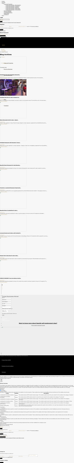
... (46, 122)
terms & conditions (34, 26)
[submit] (2, 295)
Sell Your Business (7, 11)
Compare (1, 462)
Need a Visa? (6, 13)
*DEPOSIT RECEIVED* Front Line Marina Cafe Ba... (10, 278)
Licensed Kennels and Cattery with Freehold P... (10, 233)
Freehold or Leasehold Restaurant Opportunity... (10, 187)
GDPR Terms (10, 457)
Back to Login (2, 30)
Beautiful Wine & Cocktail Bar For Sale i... (9, 210)
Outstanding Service (8, 12)
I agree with (32, 26)
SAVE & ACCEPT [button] (3, 423)
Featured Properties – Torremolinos (13, 9)
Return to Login (3, 36)
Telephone (4, 299)
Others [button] (1, 420)
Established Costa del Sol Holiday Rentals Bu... (10, 74)
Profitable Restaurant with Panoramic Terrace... (10, 142)
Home (3, 1)
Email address (5, 301)
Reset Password (2, 35)
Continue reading (3, 78)
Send (1, 458)
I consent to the (6, 457)
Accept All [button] (8, 378)
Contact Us (6, 14)
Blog (3, 15)
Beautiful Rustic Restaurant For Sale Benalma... (10, 165)
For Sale (3, 2)
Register (1, 29)
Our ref (3, 303)
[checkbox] (0, 457)
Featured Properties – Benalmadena (13, 5)
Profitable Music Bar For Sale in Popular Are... (9, 97)
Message (4, 305)
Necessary (3, 390)
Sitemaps (4, 372)
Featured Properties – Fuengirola (13, 6)
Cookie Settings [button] (3, 378)
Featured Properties (8, 4)
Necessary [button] (2, 389)
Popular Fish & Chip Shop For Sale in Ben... (9, 255)
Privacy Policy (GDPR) (6, 360)
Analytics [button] (2, 412)
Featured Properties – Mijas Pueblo (13, 8)
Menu (3, 3)
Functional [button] (2, 407)
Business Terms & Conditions (7, 366)
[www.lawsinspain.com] (38, 325)
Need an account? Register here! (6, 22)
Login (1, 21)
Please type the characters (7, 308)
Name (3, 297)
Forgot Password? (17, 22)
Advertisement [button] (3, 416)
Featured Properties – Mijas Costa (12, 7)
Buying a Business (7, 10)
